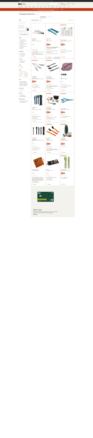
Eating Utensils (50, 11)
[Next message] (61, 10)
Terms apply (51, 212)
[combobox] (48, 4)
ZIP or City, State (21, 27)
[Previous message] (30, 10)
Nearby (27, 27)
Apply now (35, 214)
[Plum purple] (62, 74)
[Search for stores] (28, 29)
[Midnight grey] (65, 74)
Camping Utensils (43, 11)
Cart (74, 3)
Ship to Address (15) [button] (24, 34)
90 (73, 20)
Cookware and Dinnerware (36, 11)
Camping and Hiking (22, 11)
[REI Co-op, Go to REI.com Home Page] (20, 4)
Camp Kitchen (28, 11)
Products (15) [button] (43, 16)
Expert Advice (50, 16)
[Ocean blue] (63, 74)
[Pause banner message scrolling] (62, 10)
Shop (24, 4)
